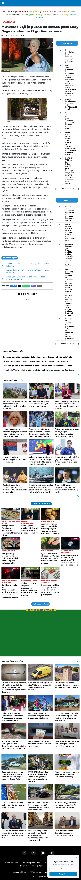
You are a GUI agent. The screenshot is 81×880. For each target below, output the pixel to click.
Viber (33, 286)
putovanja (64, 15)
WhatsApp (26, 286)
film (30, 12)
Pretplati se (63, 874)
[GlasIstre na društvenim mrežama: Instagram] (54, 853)
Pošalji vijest (38, 866)
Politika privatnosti (31, 863)
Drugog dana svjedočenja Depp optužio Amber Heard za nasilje (28, 271)
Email (39, 286)
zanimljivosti (29, 15)
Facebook (13, 286)
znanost (55, 15)
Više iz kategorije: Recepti (40, 604)
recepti (14, 12)
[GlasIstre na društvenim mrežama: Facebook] (26, 853)
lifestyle (6, 12)
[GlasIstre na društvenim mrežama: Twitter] (35, 853)
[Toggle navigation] (2, 3)
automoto (23, 12)
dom (49, 12)
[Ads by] (13, 122)
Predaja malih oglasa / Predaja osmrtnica (29, 872)
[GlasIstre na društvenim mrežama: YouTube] (45, 853)
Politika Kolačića (11, 863)
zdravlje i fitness (43, 15)
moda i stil (56, 12)
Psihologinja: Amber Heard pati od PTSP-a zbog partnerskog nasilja (25, 278)
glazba (43, 12)
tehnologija (17, 15)
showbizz (66, 12)
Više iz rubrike (41, 504)
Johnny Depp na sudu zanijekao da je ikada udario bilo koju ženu (29, 265)
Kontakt (24, 866)
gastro (36, 12)
